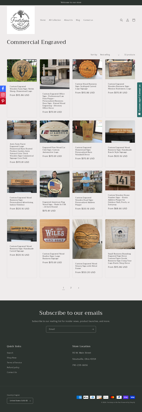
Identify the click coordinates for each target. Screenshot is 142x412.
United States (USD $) (19, 401)
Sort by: (94, 55)
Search (10, 353)
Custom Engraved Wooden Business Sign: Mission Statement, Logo (119, 86)
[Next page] (78, 288)
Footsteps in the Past (114, 402)
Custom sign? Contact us (139, 98)
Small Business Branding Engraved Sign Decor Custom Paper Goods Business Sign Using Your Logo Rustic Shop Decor (119, 258)
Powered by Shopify (128, 402)
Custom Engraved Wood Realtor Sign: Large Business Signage (53, 256)
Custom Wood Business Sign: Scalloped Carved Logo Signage (86, 86)
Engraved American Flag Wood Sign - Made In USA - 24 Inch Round (54, 204)
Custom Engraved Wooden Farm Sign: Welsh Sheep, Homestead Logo (22, 89)
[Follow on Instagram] (3, 95)
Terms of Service (14, 363)
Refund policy (13, 367)
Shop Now (12, 358)
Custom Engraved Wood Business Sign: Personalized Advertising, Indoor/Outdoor (21, 201)
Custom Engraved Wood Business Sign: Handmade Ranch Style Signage (120, 150)
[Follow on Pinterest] (3, 101)
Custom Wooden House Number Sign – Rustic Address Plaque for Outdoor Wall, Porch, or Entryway (119, 200)
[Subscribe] (93, 329)
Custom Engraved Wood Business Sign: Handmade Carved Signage (22, 248)
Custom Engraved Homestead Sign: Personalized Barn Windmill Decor (83, 151)
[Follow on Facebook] (3, 89)
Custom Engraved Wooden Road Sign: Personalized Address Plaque (85, 201)
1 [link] (63, 288)
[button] (121, 20)
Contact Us (12, 372)
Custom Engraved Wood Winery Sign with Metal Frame (86, 266)
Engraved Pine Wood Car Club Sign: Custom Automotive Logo (54, 150)
